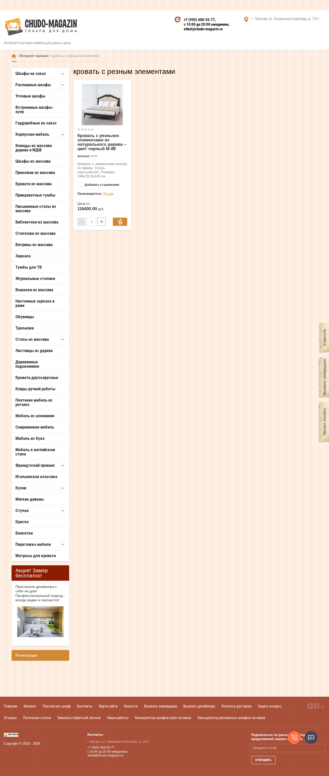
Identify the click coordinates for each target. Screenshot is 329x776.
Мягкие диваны (29, 499)
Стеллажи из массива (35, 233)
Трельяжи (24, 328)
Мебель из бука (29, 438)
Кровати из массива (33, 183)
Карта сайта (108, 706)
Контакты (84, 706)
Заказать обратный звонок (79, 717)
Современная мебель (34, 427)
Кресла (22, 521)
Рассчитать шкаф (56, 706)
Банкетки (24, 533)
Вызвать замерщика (160, 706)
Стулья (22, 510)
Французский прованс (35, 465)
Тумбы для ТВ (28, 267)
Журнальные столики (35, 278)
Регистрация (26, 655)
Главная (10, 706)
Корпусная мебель (32, 134)
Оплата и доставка (236, 706)
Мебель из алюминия (34, 415)
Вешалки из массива (34, 289)
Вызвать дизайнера (199, 706)
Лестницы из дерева (34, 350)
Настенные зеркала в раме (34, 303)
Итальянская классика (36, 476)
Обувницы (24, 316)
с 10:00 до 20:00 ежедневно (206, 24)
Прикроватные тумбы (35, 195)
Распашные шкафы (33, 84)
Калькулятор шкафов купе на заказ (163, 717)
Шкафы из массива (33, 161)
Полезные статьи (37, 717)
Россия (108, 194)
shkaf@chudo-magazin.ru (203, 29)
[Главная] (14, 56)
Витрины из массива (34, 244)
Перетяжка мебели (33, 544)
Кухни (20, 487)
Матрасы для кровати (35, 555)
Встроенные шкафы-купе (34, 109)
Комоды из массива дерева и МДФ (33, 147)
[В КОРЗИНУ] (120, 222)
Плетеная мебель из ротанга (33, 402)
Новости (131, 706)
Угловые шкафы (30, 96)
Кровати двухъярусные (36, 377)
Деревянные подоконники (27, 364)
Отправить (263, 760)
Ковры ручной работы (35, 388)
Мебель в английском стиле (35, 452)
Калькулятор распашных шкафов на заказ (231, 717)
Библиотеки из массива (36, 222)
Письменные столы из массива (35, 208)
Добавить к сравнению (101, 185)
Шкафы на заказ (30, 73)
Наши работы (118, 717)
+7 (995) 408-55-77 (199, 19)
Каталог (30, 706)
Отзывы (10, 717)
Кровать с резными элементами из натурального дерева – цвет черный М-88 (101, 142)
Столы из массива (32, 339)
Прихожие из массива (35, 172)
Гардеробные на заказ (36, 122)
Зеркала (23, 255)
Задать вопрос (269, 706)
